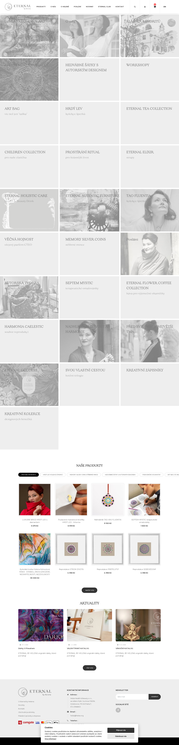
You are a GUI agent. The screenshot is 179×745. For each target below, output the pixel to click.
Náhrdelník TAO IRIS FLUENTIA (107, 520)
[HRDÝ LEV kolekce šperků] (89, 123)
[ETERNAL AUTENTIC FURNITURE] (89, 210)
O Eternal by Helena (26, 701)
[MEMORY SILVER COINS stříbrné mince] (89, 254)
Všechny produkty (28, 475)
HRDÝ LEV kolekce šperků (53, 475)
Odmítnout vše (121, 736)
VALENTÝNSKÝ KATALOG (78, 648)
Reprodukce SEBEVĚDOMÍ (144, 569)
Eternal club (104, 7)
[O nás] (89, 36)
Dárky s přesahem (26, 648)
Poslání (77, 7)
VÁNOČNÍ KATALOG (124, 648)
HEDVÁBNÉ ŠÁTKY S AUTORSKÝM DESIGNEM (120, 475)
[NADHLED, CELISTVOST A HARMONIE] (89, 341)
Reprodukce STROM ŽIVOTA (71, 569)
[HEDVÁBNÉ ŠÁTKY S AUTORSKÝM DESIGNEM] (89, 79)
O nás (53, 7)
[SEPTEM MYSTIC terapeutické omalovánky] (89, 297)
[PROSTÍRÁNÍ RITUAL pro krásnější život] (89, 166)
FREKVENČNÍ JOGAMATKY (151, 475)
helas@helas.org (77, 716)
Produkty (41, 7)
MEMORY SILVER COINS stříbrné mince (84, 475)
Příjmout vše (121, 730)
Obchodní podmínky (26, 712)
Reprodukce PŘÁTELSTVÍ (108, 569)
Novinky (89, 7)
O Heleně (65, 7)
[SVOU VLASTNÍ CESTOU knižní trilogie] (89, 384)
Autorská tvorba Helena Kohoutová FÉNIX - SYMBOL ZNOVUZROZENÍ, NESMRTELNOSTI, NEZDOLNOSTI (34, 572)
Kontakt (120, 7)
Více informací (50, 739)
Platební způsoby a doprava (29, 716)
